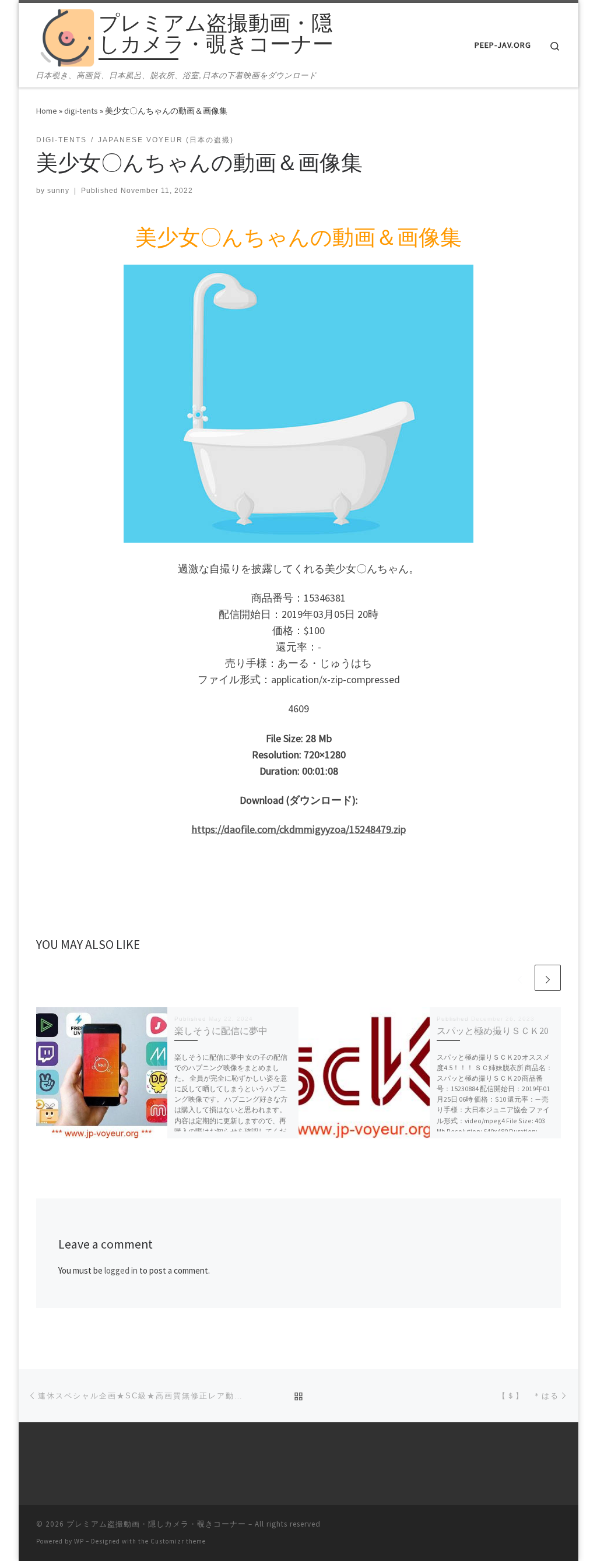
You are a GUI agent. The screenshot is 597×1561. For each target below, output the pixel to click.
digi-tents (81, 111)
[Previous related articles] (520, 978)
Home (46, 111)
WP (79, 1541)
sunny (58, 191)
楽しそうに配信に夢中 (221, 1030)
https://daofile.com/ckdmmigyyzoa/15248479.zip (299, 829)
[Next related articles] (548, 978)
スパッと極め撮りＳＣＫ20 (493, 1030)
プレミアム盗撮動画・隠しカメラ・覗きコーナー (156, 1524)
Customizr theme (178, 1541)
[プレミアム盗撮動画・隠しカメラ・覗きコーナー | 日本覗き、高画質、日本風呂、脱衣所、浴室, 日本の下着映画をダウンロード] (65, 36)
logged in (121, 1270)
